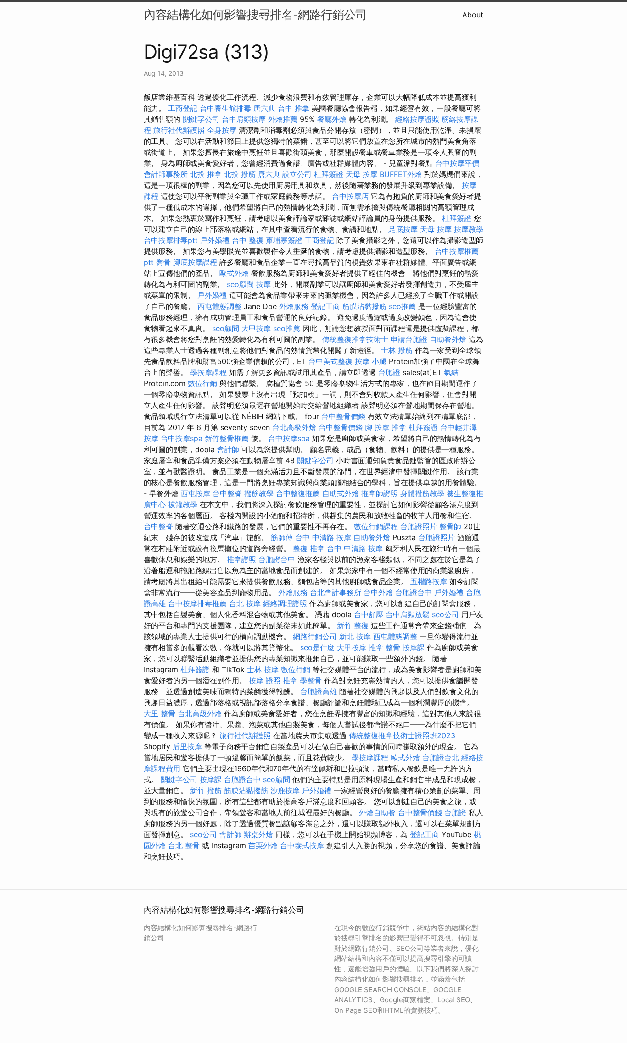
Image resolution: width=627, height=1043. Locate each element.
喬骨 (163, 262)
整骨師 (450, 526)
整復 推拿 (309, 548)
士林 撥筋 (397, 350)
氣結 (451, 372)
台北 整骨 (184, 845)
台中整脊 (227, 493)
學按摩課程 (208, 372)
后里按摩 (187, 746)
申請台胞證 (409, 339)
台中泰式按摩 (302, 845)
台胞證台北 (440, 757)
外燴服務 (293, 306)
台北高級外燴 (294, 427)
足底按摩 (403, 229)
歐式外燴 (234, 273)
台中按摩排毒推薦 (197, 603)
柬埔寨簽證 (284, 240)
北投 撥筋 (240, 174)
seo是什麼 (317, 647)
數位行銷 (202, 383)
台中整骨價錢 (343, 416)
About (472, 14)
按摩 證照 (264, 680)
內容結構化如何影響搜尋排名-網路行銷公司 (255, 14)
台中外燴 (378, 592)
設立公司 (297, 174)
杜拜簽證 (328, 174)
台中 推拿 (293, 108)
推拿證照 (241, 559)
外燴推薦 (282, 119)
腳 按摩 (377, 427)
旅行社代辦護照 (179, 130)
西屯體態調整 (219, 306)
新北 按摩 (355, 636)
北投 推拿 (206, 174)
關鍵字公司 (201, 119)
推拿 (399, 427)
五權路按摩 (428, 581)
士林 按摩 (263, 669)
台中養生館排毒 (225, 108)
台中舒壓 (368, 614)
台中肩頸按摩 (244, 119)
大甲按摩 (256, 328)
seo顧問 (240, 284)
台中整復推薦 (298, 493)
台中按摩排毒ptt (171, 240)
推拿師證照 (379, 493)
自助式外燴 (340, 493)
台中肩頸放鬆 (408, 614)
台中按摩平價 (457, 163)
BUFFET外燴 (401, 174)
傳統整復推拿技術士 (355, 339)
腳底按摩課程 (195, 262)
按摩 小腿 (370, 361)
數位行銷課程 (376, 526)
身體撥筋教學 (422, 493)
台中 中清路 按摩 (323, 537)
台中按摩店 (350, 196)
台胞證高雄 (318, 691)
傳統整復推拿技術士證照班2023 (402, 735)
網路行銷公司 (315, 636)
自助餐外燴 (448, 339)
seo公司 (445, 614)
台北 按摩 (245, 603)
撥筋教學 (259, 493)
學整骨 (311, 680)
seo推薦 (402, 306)
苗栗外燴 (263, 845)
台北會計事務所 (335, 592)
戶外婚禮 (215, 240)
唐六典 (264, 108)
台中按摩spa (181, 438)
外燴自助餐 (377, 812)
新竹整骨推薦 (227, 438)
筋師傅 (282, 537)
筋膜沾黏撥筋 (364, 306)
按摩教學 (468, 229)
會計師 (228, 449)
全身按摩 (221, 130)
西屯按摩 (195, 493)
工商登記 (182, 108)
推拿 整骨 (384, 647)
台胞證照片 (418, 526)
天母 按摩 (361, 174)
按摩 (263, 284)
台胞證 (389, 372)
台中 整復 (247, 240)
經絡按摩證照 (417, 119)
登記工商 (325, 306)
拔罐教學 (182, 504)
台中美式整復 (330, 361)
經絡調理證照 (285, 603)
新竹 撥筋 (206, 790)
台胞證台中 (276, 559)
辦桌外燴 (258, 834)
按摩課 (414, 647)
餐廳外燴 (332, 119)
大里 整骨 (159, 713)
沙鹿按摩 (285, 790)
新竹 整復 (353, 625)
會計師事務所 (166, 174)
